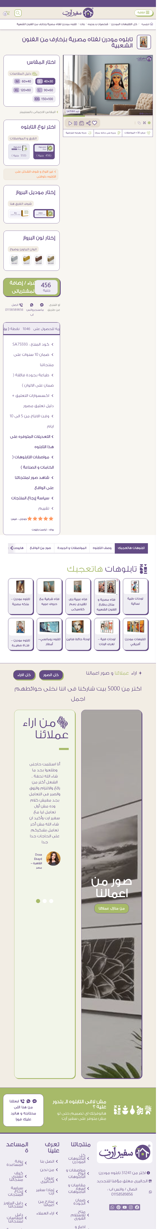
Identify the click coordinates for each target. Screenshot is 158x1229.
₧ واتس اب (30, 310)
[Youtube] (125, 1207)
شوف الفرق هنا (21, 204)
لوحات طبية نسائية (135, 601)
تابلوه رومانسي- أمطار (49, 642)
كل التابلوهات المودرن (124, 24)
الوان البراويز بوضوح (23, 249)
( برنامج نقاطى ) (20, 329)
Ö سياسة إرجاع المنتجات (32, 498)
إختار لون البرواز (39, 238)
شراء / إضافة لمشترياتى (23, 287)
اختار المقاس (41, 62)
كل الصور (51, 675)
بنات (82, 24)
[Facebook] (137, 1207)
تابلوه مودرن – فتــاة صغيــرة (20, 643)
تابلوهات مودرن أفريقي (135, 642)
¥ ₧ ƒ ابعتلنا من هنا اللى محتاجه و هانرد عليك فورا (23, 1110)
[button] (51, 901)
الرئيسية (146, 24)
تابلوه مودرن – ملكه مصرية (20, 601)
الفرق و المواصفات (23, 138)
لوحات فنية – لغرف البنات (106, 642)
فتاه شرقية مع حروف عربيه (49, 601)
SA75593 (71, 111)
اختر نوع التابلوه (38, 127)
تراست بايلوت (39, 529)
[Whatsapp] (112, 1207)
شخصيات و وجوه (98, 24)
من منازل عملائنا (112, 908)
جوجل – (22, 519)
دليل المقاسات (23, 73)
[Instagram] (131, 1207)
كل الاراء (24, 675)
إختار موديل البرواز (35, 192)
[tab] (131, 548)
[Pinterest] (118, 1207)
